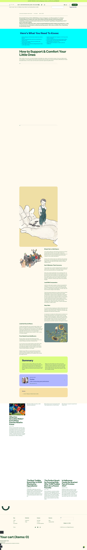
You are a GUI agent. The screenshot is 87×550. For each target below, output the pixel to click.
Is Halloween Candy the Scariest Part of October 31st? (69, 483)
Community (21, 13)
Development (25, 13)
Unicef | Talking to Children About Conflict (31, 393)
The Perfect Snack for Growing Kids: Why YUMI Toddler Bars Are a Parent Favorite (52, 484)
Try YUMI (75, 4)
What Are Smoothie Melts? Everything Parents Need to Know (16, 420)
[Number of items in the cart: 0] (69, 4)
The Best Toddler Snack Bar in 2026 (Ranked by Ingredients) (34, 483)
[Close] (2, 532)
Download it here (56, 41)
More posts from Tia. (33, 383)
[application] (84, 547)
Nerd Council (30, 13)
